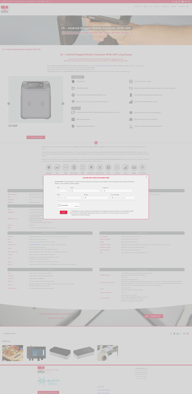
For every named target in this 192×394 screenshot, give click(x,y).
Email (58, 194)
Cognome (105, 187)
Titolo (58, 187)
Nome (72, 187)
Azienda (86, 194)
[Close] (146, 177)
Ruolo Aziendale (115, 194)
